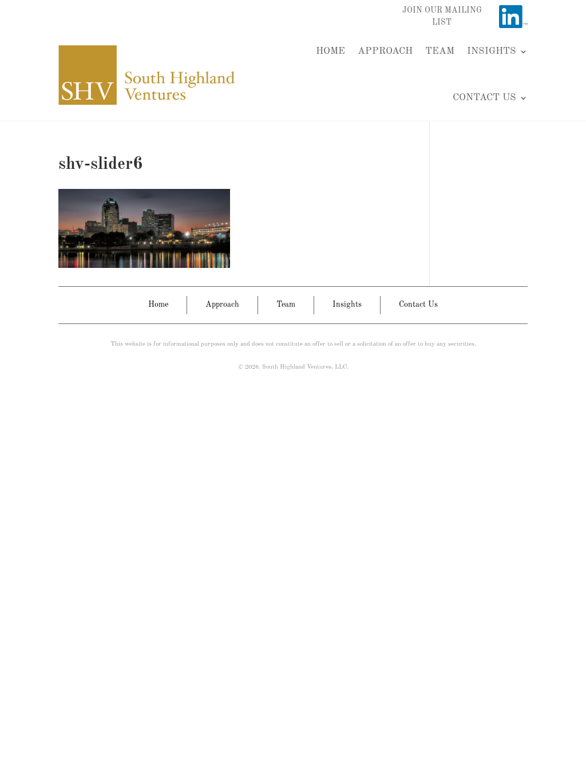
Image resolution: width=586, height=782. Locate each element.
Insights (491, 51)
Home (330, 51)
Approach (385, 51)
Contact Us (484, 97)
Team (439, 51)
